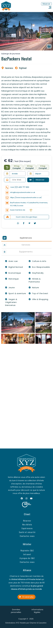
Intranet (27, 554)
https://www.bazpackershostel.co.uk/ (26, 197)
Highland (23, 68)
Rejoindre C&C (27, 550)
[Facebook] (22, 498)
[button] (46, 3)
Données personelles (16, 611)
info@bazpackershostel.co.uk (22, 192)
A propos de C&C (27, 558)
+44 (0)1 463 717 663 (19, 187)
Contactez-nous (27, 536)
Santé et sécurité (27, 532)
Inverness (9, 68)
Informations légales (37, 611)
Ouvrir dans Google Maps (26, 217)
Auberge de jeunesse (10, 53)
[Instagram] (26, 498)
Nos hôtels (27, 524)
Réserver (27, 520)
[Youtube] (31, 498)
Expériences (27, 528)
